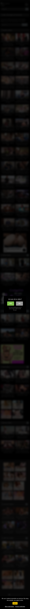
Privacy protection (20, 606)
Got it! (15, 603)
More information (9, 606)
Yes (10, 303)
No (19, 303)
